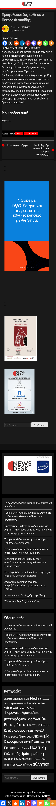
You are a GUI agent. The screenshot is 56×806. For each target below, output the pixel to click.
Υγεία (28, 764)
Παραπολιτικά (40, 741)
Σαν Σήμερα (23, 758)
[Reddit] (16, 43)
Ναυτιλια (25, 736)
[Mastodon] (33, 43)
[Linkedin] (22, 43)
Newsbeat (44, 699)
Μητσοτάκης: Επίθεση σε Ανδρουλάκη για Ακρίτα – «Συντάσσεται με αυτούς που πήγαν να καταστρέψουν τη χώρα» (28, 529)
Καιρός (8, 730)
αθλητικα (41, 763)
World (32, 708)
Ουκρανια (25, 741)
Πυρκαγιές (10, 758)
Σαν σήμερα (35, 759)
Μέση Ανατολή (35, 730)
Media (34, 698)
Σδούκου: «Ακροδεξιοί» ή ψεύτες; (22, 601)
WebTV (17, 707)
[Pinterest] (28, 43)
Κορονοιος (12, 712)
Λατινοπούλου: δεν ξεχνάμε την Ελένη (24, 595)
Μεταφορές (11, 736)
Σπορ (43, 758)
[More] (51, 43)
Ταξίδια (7, 764)
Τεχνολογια (18, 764)
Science (7, 703)
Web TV (25, 708)
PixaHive (45, 795)
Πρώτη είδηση (31, 133)
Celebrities (18, 698)
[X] (10, 43)
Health (26, 699)
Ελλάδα (19, 133)
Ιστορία (45, 725)
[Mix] (39, 43)
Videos (8, 707)
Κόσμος (19, 730)
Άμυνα (27, 712)
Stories (20, 703)
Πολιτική (38, 747)
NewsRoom (19, 30)
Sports (14, 703)
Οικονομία (40, 735)
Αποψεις (26, 719)
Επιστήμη (33, 725)
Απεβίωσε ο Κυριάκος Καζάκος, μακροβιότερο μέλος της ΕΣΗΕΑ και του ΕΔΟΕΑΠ (25, 585)
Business (8, 698)
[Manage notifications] (49, 799)
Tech (25, 704)
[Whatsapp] (45, 43)
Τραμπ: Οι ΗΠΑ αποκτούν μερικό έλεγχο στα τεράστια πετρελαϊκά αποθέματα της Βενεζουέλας (27, 516)
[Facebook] (4, 43)
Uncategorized (36, 703)
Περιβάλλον (23, 748)
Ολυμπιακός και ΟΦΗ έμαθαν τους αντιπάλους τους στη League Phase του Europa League (25, 562)
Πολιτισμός (12, 753)
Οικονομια (11, 741)
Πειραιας (10, 747)
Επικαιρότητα (15, 724)
